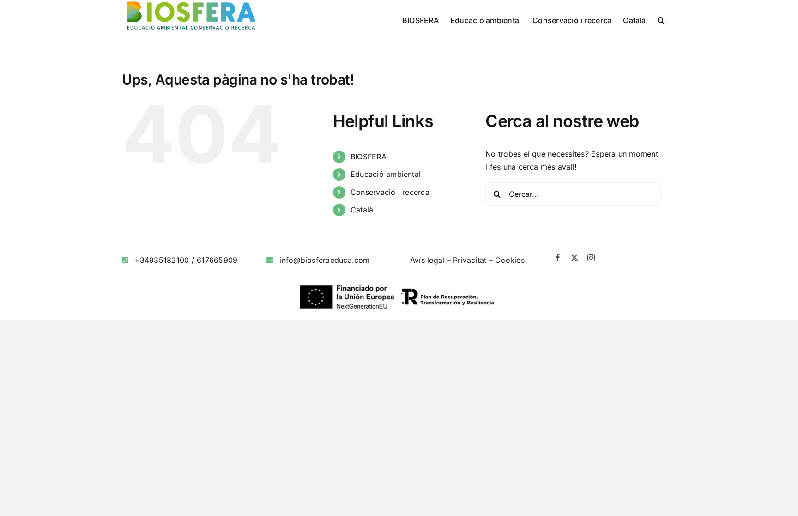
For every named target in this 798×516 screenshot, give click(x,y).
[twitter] (574, 257)
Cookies (510, 260)
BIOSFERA (369, 156)
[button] (661, 19)
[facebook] (558, 257)
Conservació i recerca (390, 192)
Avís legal (427, 260)
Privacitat (469, 260)
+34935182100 (161, 260)
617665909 (217, 260)
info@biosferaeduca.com (324, 260)
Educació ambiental (386, 174)
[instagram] (591, 257)
